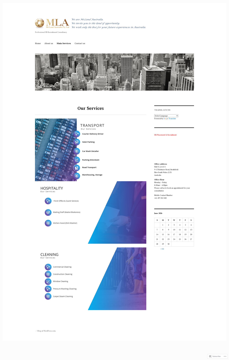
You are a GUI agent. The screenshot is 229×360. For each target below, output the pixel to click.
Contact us (80, 43)
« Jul (162, 249)
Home (38, 43)
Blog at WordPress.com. (46, 331)
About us (48, 43)
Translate (172, 118)
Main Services (64, 43)
